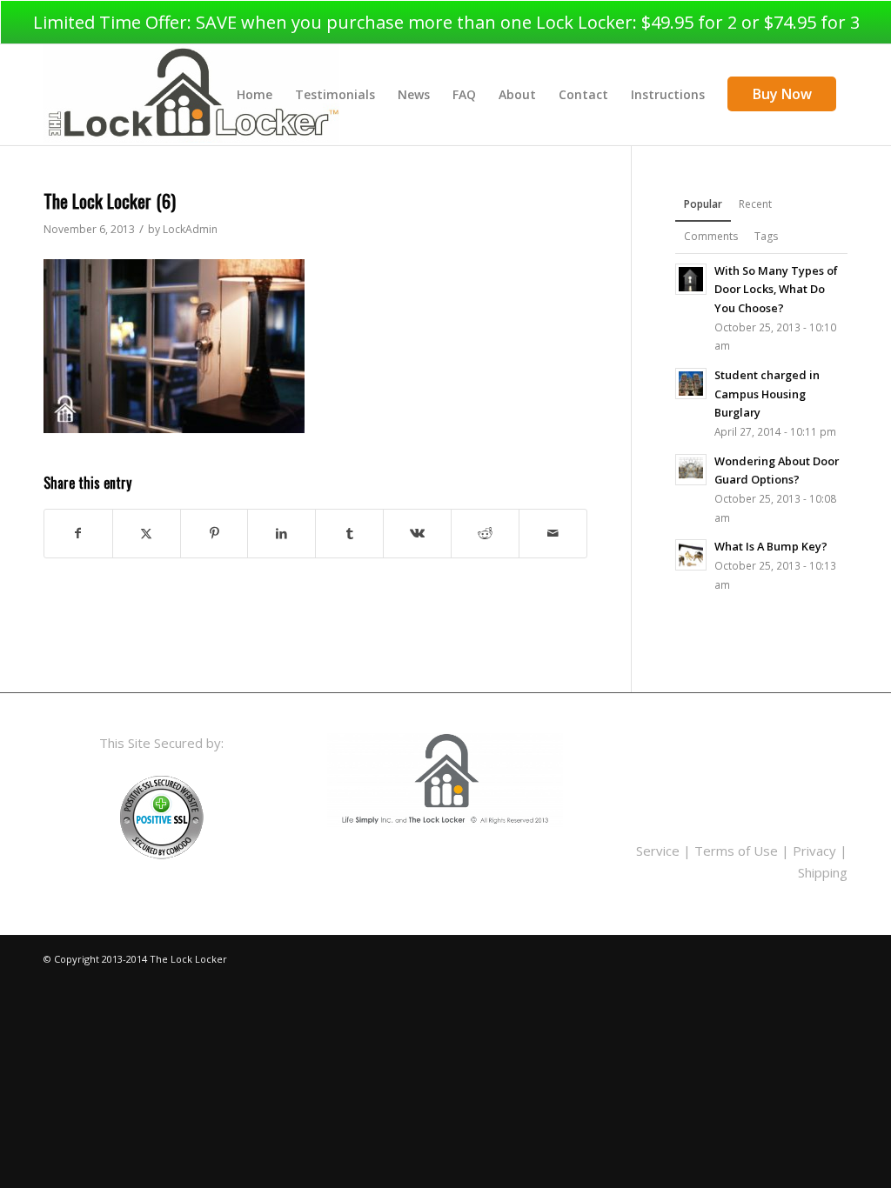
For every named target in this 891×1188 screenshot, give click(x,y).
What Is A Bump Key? (770, 546)
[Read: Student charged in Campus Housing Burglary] (691, 383)
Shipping (822, 872)
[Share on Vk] (417, 533)
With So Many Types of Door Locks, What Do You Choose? (776, 289)
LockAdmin (190, 229)
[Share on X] (146, 533)
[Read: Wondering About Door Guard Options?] (691, 469)
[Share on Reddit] (485, 533)
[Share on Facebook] (78, 533)
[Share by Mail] (552, 533)
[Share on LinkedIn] (281, 533)
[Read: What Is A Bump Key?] (691, 555)
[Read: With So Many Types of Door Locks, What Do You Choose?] (691, 279)
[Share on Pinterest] (214, 533)
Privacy (814, 850)
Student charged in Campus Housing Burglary (767, 393)
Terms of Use (736, 850)
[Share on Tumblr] (349, 533)
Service (658, 850)
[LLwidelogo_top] (191, 94)
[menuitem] (254, 94)
